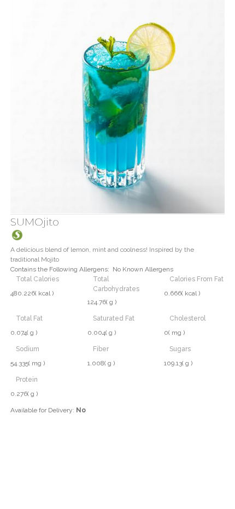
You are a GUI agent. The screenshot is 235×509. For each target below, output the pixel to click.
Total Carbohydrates (116, 284)
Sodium (27, 349)
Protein (27, 379)
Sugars (180, 349)
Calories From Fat (196, 279)
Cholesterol (187, 318)
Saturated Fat (113, 318)
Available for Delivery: (48, 410)
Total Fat (29, 318)
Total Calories (37, 279)
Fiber (101, 349)
